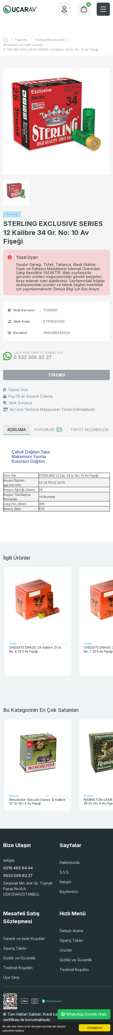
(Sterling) (12, 214)
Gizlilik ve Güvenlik (19, 958)
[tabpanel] (56, 483)
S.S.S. (64, 872)
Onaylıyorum (94, 1027)
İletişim (65, 882)
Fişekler (21, 40)
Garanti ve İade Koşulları (24, 938)
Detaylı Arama (71, 930)
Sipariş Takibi (14, 948)
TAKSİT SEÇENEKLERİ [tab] (90, 429)
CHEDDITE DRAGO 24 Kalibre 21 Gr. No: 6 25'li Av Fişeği (35, 649)
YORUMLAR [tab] (47, 429)
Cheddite (13, 643)
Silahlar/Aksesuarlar (50, 40)
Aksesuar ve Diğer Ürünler (23, 45)
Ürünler (66, 950)
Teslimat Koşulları (18, 967)
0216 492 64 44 (18, 868)
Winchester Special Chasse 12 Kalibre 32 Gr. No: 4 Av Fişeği (37, 802)
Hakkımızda (70, 862)
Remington (88, 796)
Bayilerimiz (69, 891)
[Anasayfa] (5, 40)
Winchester (14, 796)
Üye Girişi (11, 977)
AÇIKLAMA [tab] (16, 429)
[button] (103, 9)
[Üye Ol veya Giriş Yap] (64, 9)
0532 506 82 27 (18, 875)
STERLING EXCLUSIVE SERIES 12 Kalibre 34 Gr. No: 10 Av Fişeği (50, 49)
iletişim (8, 860)
